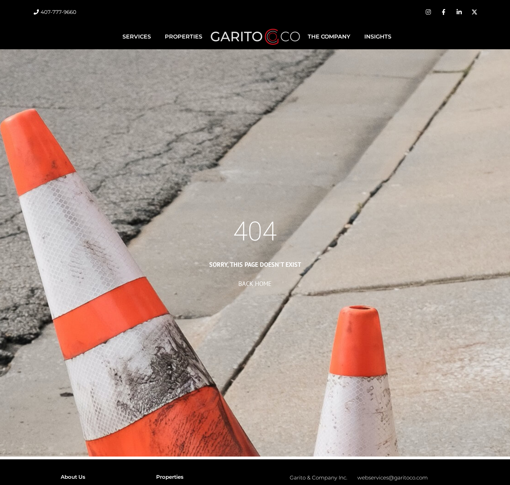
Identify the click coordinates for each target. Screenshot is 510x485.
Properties (183, 36)
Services (136, 36)
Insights (377, 36)
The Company (329, 36)
